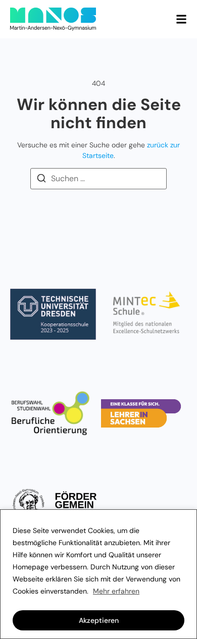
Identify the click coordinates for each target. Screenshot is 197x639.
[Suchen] (41, 180)
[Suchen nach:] (98, 178)
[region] (98, 574)
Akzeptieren (99, 620)
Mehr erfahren (116, 591)
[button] (181, 19)
